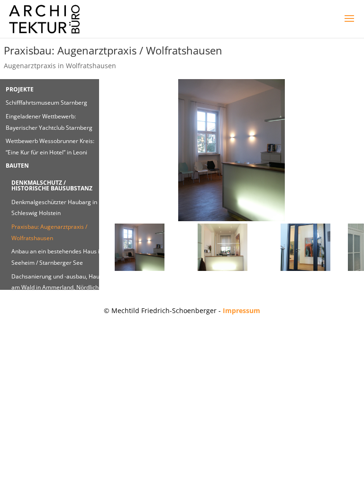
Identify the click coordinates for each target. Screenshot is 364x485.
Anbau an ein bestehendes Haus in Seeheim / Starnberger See (57, 257)
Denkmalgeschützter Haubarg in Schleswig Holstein (54, 207)
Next (349, 152)
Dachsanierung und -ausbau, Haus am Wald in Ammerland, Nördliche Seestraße (56, 287)
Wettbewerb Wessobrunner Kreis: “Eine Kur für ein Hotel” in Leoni (50, 146)
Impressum (241, 310)
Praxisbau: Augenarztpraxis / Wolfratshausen (49, 232)
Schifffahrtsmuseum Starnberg (46, 103)
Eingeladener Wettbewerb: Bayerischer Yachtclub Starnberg (49, 122)
